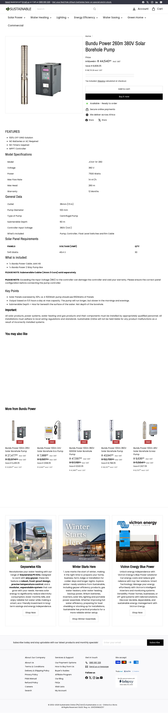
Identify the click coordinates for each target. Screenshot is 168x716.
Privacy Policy (31, 674)
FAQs (57, 682)
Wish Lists (59, 686)
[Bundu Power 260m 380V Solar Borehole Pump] (17, 369)
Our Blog (59, 678)
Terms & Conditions (34, 666)
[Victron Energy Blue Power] (137, 540)
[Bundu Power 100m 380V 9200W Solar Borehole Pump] (84, 445)
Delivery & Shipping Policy (37, 670)
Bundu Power (27, 408)
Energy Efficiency (85, 17)
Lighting (62, 17)
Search (28, 690)
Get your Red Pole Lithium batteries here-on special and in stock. (82, 2)
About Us (29, 662)
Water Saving (111, 17)
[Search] (94, 9)
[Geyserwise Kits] (30, 540)
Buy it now (124, 96)
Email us (25, 2)
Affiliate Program (63, 674)
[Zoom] (43, 74)
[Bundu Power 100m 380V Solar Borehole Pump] (116, 443)
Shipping (101, 81)
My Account (61, 690)
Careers (29, 686)
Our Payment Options (65, 662)
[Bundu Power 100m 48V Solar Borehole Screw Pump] (148, 445)
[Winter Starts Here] (84, 540)
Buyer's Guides (62, 670)
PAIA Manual (31, 678)
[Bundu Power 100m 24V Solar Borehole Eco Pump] (52, 443)
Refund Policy (31, 682)
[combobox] (66, 9)
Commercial (15, 25)
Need (7, 2)
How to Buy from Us (64, 666)
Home (88, 36)
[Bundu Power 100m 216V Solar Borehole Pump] (20, 443)
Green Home (136, 17)
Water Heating (39, 17)
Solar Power (15, 17)
